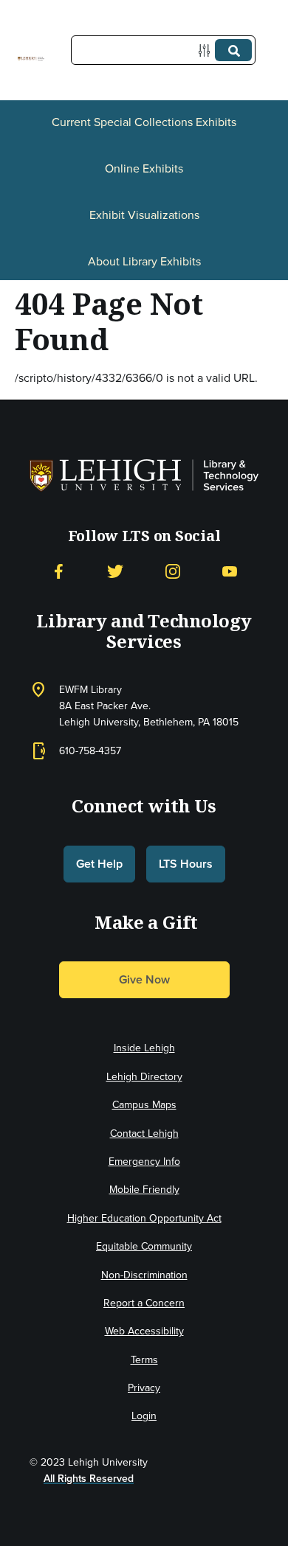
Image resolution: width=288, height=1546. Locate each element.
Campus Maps (144, 1104)
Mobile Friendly (144, 1189)
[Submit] (233, 50)
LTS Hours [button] (186, 863)
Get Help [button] (99, 863)
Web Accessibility (144, 1330)
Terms (144, 1359)
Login (144, 1415)
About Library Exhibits (144, 261)
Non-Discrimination (144, 1274)
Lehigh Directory (144, 1076)
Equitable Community (144, 1246)
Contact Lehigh (144, 1133)
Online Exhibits (144, 168)
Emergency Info (144, 1161)
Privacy (144, 1387)
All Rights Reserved (89, 1478)
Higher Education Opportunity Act (144, 1218)
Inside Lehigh (144, 1047)
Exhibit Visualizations (144, 214)
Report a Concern (144, 1302)
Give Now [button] (144, 979)
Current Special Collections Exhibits (144, 122)
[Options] (207, 50)
